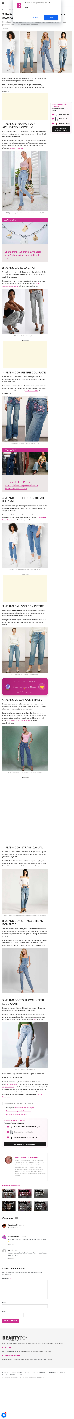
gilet (35, 1019)
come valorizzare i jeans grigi (24, 1107)
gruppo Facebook (8, 1087)
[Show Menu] (3, 3)
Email (4, 1311)
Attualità (9, 10)
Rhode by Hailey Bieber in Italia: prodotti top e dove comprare (8, 1193)
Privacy (34, 1372)
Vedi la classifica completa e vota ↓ (25, 1144)
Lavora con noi (52, 1372)
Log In (20, 1374)
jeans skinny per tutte (16, 148)
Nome (4, 1303)
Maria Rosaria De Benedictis (26, 1157)
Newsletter (62, 1372)
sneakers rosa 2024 (31, 391)
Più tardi (35, 18)
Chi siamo (5, 1372)
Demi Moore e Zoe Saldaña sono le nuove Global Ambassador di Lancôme (40, 1203)
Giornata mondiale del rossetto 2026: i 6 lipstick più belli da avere (25, 1192)
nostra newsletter (11, 1084)
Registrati (13, 1374)
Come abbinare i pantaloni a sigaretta (18, 1111)
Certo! (51, 18)
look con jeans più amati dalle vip (18, 720)
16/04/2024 (5, 28)
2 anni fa (21, 1225)
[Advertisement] (25, 106)
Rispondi (11, 1231)
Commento (6, 1278)
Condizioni (42, 1372)
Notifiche (4, 1374)
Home (3, 10)
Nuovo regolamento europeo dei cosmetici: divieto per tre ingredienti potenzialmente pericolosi (25, 1202)
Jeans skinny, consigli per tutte (16, 1114)
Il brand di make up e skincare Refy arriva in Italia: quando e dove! (40, 1192)
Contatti (27, 1372)
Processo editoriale (16, 1372)
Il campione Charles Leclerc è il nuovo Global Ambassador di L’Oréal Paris (9, 1204)
